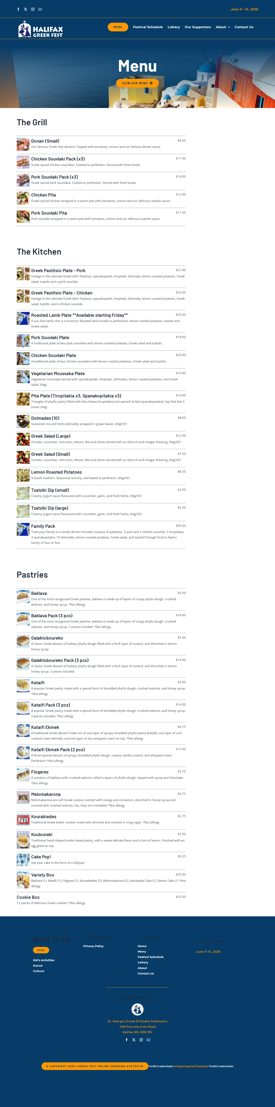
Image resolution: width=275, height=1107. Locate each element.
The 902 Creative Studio (160, 1066)
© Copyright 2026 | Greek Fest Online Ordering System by (95, 1066)
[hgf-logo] (137, 1005)
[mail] (148, 1039)
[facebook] (126, 1039)
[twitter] (133, 1039)
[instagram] (141, 1039)
